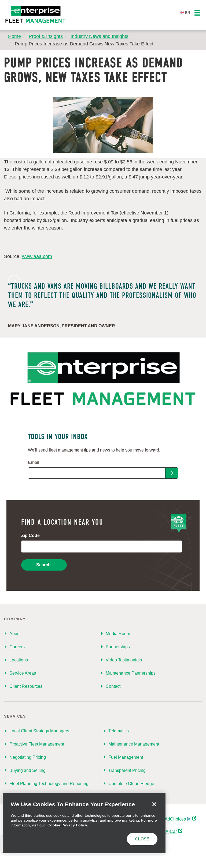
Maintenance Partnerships (131, 673)
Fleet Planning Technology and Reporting (49, 783)
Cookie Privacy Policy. (67, 825)
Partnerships (118, 646)
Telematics (118, 731)
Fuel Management (125, 757)
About (15, 633)
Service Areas (22, 673)
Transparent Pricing (127, 770)
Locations (18, 660)
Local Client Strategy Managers (39, 731)
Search (43, 565)
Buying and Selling (27, 770)
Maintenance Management (133, 744)
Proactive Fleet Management (36, 744)
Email (33, 462)
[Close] (154, 804)
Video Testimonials (124, 660)
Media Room (118, 633)
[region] (84, 823)
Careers (17, 646)
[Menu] (197, 13)
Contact (113, 686)
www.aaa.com (37, 256)
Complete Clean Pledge (131, 783)
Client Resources (25, 686)
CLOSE (142, 839)
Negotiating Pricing (27, 757)
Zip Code (30, 535)
